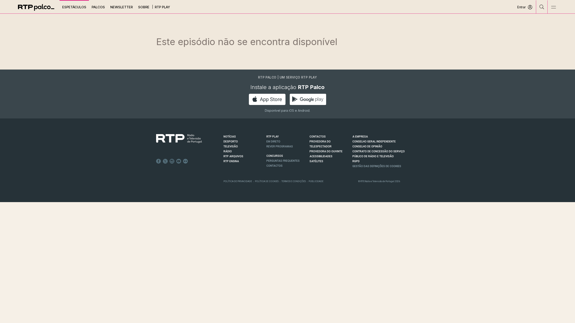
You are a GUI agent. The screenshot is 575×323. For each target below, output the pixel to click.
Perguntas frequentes (283, 160)
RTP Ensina (231, 161)
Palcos (98, 7)
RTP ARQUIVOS (233, 156)
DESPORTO (230, 141)
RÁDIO (227, 151)
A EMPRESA (360, 136)
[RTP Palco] (36, 7)
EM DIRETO (273, 141)
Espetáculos (74, 7)
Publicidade (316, 181)
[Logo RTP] (175, 138)
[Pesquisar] (542, 6)
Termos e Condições (293, 181)
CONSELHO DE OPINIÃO (367, 146)
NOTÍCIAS (229, 136)
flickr (185, 161)
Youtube (178, 161)
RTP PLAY (272, 136)
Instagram (172, 161)
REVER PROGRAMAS (279, 146)
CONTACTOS (318, 136)
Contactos (274, 165)
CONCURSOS (274, 155)
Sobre (143, 7)
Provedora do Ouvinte (326, 151)
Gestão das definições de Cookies (376, 166)
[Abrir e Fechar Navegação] (553, 7)
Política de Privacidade (237, 181)
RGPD (356, 161)
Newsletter (121, 7)
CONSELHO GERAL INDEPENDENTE (374, 141)
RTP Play (162, 7)
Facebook (158, 161)
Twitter (165, 161)
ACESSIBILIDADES (321, 156)
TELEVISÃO (230, 146)
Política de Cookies (267, 181)
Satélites (316, 161)
